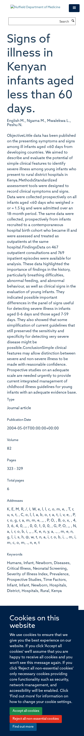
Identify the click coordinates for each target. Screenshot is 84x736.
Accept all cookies (26, 711)
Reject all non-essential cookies (36, 719)
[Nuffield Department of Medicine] (36, 5)
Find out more (23, 727)
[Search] (72, 21)
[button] (74, 8)
